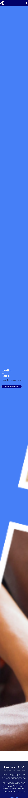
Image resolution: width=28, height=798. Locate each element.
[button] (26, 3)
